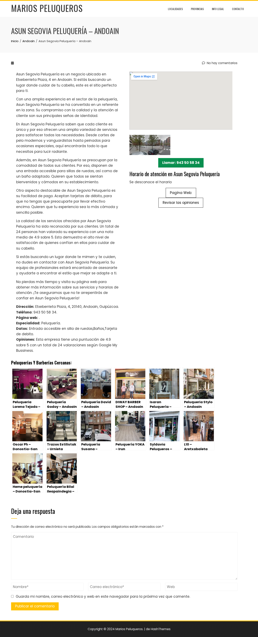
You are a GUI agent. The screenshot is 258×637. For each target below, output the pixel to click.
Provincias (197, 9)
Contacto (238, 9)
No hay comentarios (221, 63)
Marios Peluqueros (47, 8)
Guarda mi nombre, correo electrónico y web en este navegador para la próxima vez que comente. (103, 596)
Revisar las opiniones (181, 202)
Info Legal (218, 9)
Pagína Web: (181, 192)
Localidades (175, 9)
